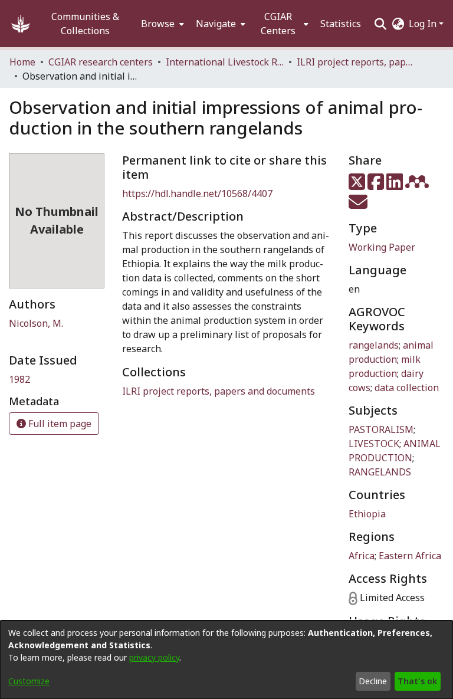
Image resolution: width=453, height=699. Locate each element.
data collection (407, 387)
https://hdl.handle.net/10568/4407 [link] (197, 193)
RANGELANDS (380, 471)
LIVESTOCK (374, 443)
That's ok (417, 681)
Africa (362, 555)
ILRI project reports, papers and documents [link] (356, 61)
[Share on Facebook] (376, 185)
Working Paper (382, 247)
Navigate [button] (216, 23)
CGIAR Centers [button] (278, 23)
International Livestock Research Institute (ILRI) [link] (225, 61)
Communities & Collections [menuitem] (85, 23)
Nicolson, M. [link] (36, 323)
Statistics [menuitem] (340, 23)
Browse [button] (158, 23)
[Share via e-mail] (358, 205)
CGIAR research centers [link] (100, 61)
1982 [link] (19, 379)
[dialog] (226, 660)
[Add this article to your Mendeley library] (418, 185)
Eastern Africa (410, 555)
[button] (20, 23)
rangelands (374, 345)
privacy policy (154, 657)
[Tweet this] (358, 185)
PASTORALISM (381, 429)
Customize (29, 681)
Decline (373, 681)
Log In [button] (424, 23)
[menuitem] (161, 23)
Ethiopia (367, 513)
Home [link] (22, 61)
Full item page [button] (58, 423)
